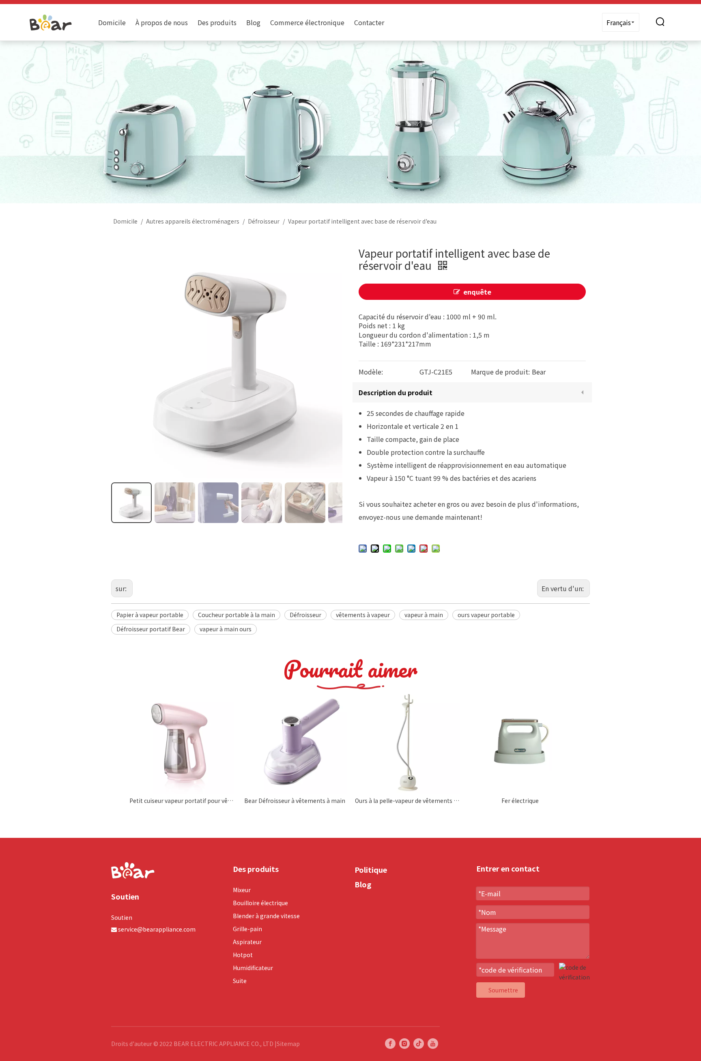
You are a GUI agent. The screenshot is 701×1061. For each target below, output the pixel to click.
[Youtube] (433, 1043)
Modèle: (371, 372)
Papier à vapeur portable (149, 615)
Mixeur (242, 890)
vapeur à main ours (226, 629)
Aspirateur (247, 942)
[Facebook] (390, 1043)
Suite (240, 981)
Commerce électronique (307, 22)
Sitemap (288, 1043)
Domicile (112, 22)
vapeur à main (423, 615)
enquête (477, 292)
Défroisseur (305, 615)
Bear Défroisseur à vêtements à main (294, 800)
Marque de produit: (500, 372)
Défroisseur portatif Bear (150, 629)
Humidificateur (253, 968)
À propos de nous (161, 22)
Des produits (217, 22)
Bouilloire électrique (260, 903)
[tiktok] (418, 1043)
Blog (253, 22)
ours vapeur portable (486, 615)
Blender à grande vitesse (266, 916)
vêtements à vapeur (363, 615)
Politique (371, 869)
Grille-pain (247, 929)
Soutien (121, 917)
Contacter (369, 22)
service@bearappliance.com (157, 929)
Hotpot (243, 955)
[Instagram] (404, 1043)
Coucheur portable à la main (236, 615)
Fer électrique (520, 800)
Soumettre (503, 990)
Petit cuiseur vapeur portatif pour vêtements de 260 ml (181, 800)
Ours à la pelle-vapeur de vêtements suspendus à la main (407, 800)
